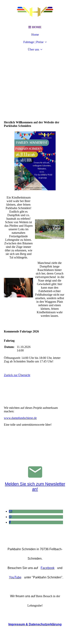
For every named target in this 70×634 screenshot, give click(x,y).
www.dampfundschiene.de (20, 418)
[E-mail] (10, 511)
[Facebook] (10, 522)
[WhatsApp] (10, 516)
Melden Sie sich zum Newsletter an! (35, 486)
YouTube (15, 577)
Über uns (33, 49)
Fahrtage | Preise (33, 42)
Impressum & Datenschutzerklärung (35, 624)
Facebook (47, 568)
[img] (35, 12)
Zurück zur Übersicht (17, 375)
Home (35, 34)
